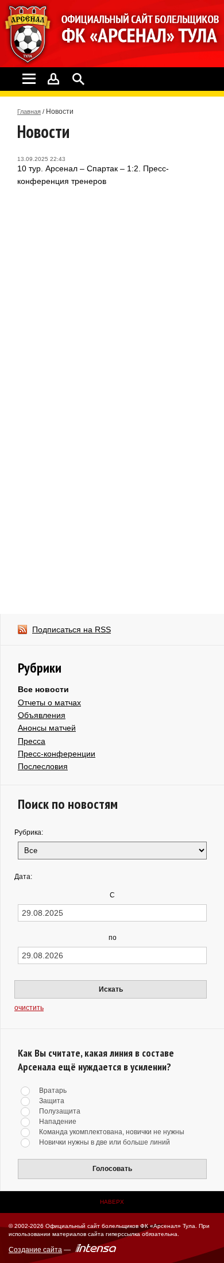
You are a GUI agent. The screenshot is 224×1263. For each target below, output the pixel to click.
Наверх (112, 1202)
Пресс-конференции (56, 753)
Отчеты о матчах (49, 702)
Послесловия (43, 766)
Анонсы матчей (47, 727)
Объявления (41, 715)
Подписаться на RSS (71, 629)
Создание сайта (35, 1250)
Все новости (43, 689)
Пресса (31, 741)
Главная (29, 111)
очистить (29, 1008)
